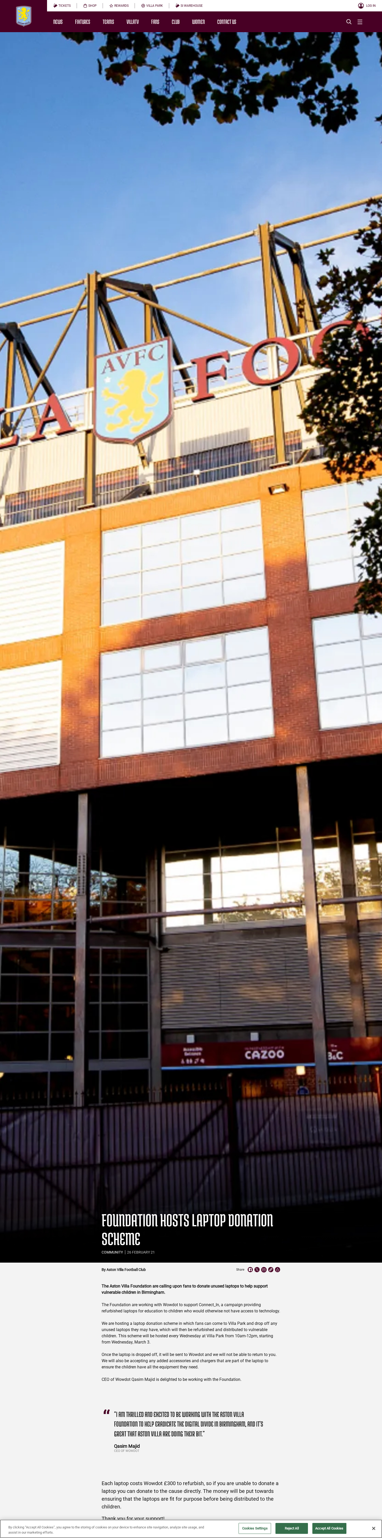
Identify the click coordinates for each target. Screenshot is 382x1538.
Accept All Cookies (329, 1528)
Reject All (292, 1528)
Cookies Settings (255, 1528)
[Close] (373, 1528)
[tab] (62, 5)
